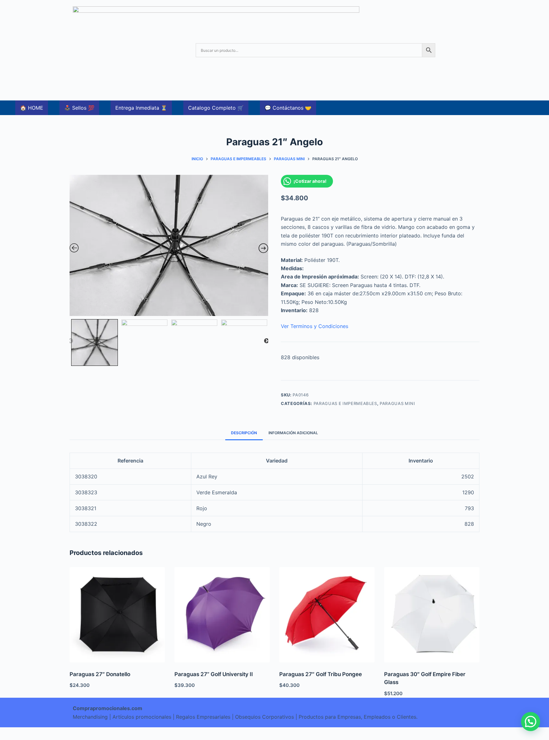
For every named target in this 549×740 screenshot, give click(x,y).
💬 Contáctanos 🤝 (288, 108)
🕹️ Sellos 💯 (79, 108)
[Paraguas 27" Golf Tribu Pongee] (327, 614)
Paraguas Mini (397, 403)
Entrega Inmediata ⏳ (141, 108)
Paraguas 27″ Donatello (100, 674)
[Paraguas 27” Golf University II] (222, 614)
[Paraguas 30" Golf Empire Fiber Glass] (431, 614)
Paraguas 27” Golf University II (213, 674)
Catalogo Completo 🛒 (216, 108)
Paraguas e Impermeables (345, 403)
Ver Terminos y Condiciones (314, 326)
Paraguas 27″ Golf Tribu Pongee (320, 674)
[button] (530, 721)
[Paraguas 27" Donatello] (117, 614)
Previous (70, 341)
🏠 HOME (31, 108)
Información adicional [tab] (293, 432)
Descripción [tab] (244, 432)
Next (266, 341)
